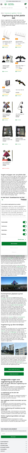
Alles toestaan (14, 243)
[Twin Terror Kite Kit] (20, 83)
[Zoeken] (26, 7)
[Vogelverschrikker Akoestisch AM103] (7, 83)
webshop (3, 331)
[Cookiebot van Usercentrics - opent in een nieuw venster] (21, 200)
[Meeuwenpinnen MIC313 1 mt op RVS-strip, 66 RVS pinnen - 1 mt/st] (20, 34)
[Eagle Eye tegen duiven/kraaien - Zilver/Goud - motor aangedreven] (7, 58)
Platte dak (19, 13)
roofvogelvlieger (12, 332)
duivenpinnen (4, 298)
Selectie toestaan (14, 247)
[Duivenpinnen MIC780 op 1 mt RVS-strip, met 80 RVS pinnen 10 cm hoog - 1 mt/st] (7, 34)
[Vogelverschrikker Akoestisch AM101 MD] (7, 131)
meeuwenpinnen (21, 317)
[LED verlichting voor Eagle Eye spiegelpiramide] (20, 107)
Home (2, 13)
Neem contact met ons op (14, 369)
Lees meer (3, 26)
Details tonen (21, 239)
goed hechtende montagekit (17, 305)
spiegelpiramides (19, 255)
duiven (9, 297)
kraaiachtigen (10, 258)
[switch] (25, 226)
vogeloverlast (19, 361)
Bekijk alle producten (14, 374)
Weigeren (14, 252)
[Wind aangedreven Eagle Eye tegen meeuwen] (7, 155)
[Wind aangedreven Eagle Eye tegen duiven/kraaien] (7, 107)
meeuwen (11, 317)
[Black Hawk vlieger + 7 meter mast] (20, 58)
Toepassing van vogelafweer (10, 13)
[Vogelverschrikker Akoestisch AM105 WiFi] (20, 131)
